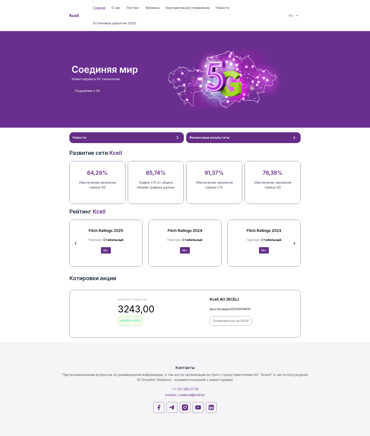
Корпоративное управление (187, 8)
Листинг (132, 8)
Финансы (152, 8)
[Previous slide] (75, 243)
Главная (99, 8)
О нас (116, 8)
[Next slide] (294, 243)
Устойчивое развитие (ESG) (114, 23)
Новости (222, 8)
